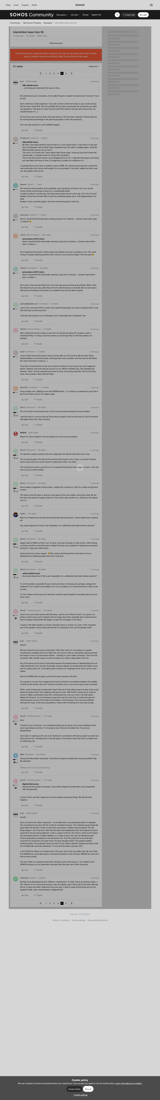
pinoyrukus (24, 215)
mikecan (23, 268)
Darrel (22, 407)
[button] (129, 14)
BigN (22, 754)
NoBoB (23, 432)
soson (22, 351)
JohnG (22, 235)
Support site (96, 14)
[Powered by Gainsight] (80, 915)
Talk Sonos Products (32, 22)
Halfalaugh (24, 877)
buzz (22, 81)
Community (15, 22)
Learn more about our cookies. (128, 1083)
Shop (8, 5)
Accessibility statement (98, 920)
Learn (16, 5)
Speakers (48, 22)
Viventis (23, 329)
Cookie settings (79, 920)
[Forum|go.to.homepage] (32, 14)
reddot (22, 513)
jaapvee (23, 184)
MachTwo (24, 387)
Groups (85, 14)
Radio (34, 5)
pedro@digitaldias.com (29, 303)
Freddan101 (25, 138)
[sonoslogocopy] (80, 5)
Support (25, 5)
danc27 (23, 610)
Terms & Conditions (61, 920)
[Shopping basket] (151, 5)
